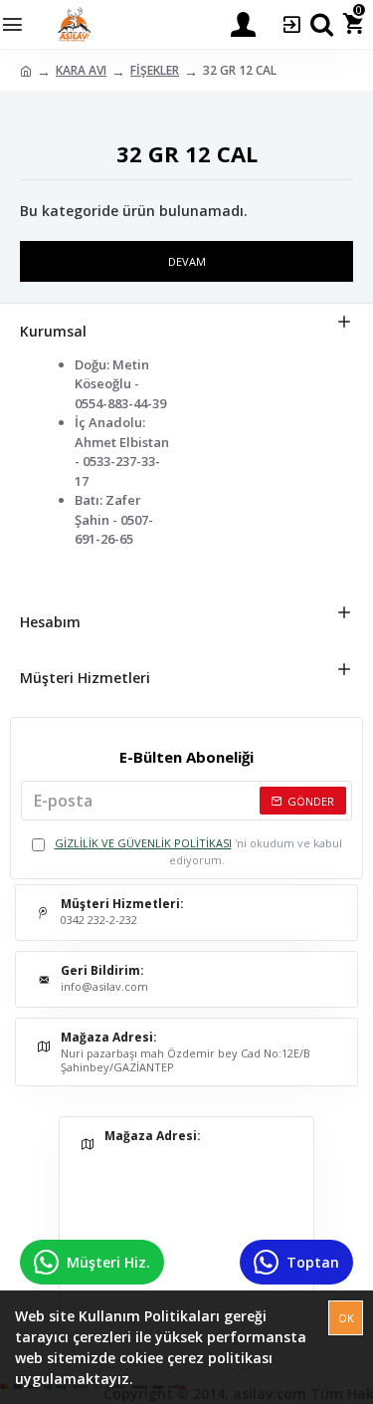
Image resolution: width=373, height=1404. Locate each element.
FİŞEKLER (154, 70)
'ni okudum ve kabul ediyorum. (198, 851)
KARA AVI (81, 70)
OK (346, 1317)
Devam (187, 261)
